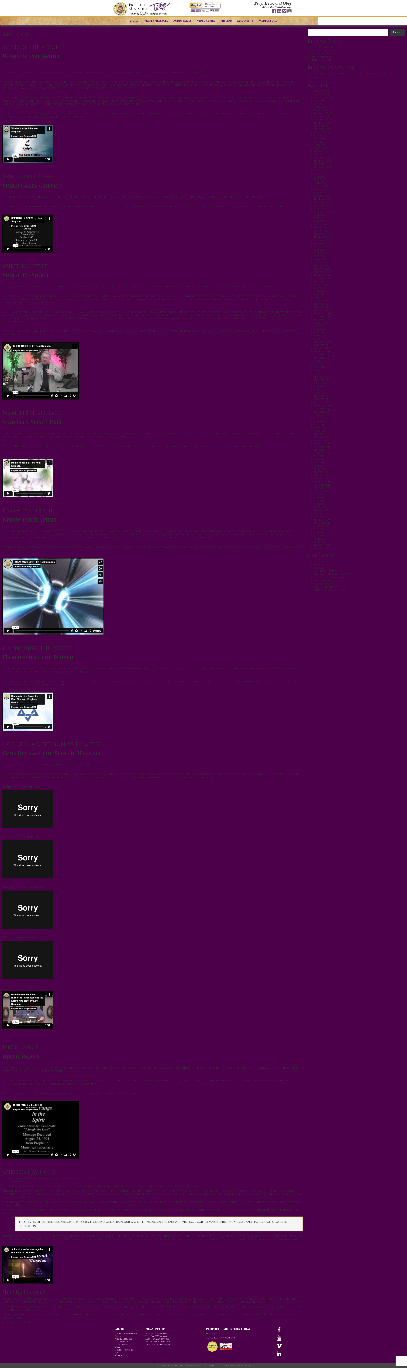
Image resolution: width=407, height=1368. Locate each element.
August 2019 (321, 284)
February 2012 (322, 510)
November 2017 (323, 351)
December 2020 (323, 233)
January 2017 (321, 380)
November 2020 (323, 237)
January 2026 (322, 91)
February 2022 (322, 189)
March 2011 (320, 542)
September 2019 (323, 281)
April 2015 (319, 389)
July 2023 (319, 135)
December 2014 (322, 402)
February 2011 (322, 545)
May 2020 (319, 256)
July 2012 (319, 494)
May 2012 (319, 500)
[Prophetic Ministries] (141, 9)
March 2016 (321, 383)
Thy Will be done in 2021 (329, 577)
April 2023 (320, 145)
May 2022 (319, 180)
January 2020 (322, 268)
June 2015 (319, 386)
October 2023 (322, 126)
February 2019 (322, 303)
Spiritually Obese (28, 176)
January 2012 (321, 513)
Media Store (268, 21)
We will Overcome (325, 583)
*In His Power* (23, 1292)
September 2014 (323, 411)
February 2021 (322, 227)
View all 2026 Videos (320, 47)
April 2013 (319, 465)
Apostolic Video (324, 561)
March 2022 (321, 186)
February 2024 (322, 113)
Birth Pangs (20, 1047)
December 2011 (322, 516)
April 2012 (320, 503)
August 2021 (321, 208)
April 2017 (319, 370)
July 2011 (319, 529)
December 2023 (323, 119)
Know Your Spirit (29, 510)
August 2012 (321, 491)
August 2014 (321, 415)
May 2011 (319, 535)
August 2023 (321, 132)
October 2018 (322, 316)
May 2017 (319, 367)
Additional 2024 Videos (322, 53)
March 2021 (321, 224)
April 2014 (320, 427)
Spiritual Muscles (29, 1172)
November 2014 (323, 405)
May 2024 (319, 103)
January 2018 (321, 345)
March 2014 (321, 430)
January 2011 (321, 548)
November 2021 (323, 199)
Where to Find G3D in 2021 (330, 590)
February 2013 (322, 472)
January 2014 (321, 437)
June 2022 (319, 176)
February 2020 (322, 265)
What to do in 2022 (326, 586)
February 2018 (322, 341)
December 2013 (322, 440)
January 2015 (321, 399)
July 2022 (319, 173)
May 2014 (319, 424)
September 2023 (323, 129)
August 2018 (321, 322)
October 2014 (322, 408)
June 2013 (319, 459)
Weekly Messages (156, 21)
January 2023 (321, 154)
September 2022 (323, 167)
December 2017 (322, 348)
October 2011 (322, 522)
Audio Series (182, 21)
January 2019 (321, 307)
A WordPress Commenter (323, 73)
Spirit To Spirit (24, 266)
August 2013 (321, 453)
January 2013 (321, 475)
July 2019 (319, 287)
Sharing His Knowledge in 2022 (333, 574)
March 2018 (321, 338)
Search (312, 26)
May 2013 (319, 462)
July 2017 (319, 364)
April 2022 (320, 183)
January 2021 (321, 230)
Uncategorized (323, 580)
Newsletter (321, 564)
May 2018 (319, 332)
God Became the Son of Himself (50, 744)
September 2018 (323, 319)
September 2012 (323, 488)
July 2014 (319, 418)
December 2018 (322, 310)
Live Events (245, 21)
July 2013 (319, 456)
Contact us (121, 1355)
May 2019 (319, 294)
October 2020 (322, 240)
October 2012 (322, 484)
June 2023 (319, 138)
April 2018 (320, 335)
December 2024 (323, 97)
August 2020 (321, 246)
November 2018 (323, 313)
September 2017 (322, 357)
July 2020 (319, 249)
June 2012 (319, 497)
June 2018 (319, 329)
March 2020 (321, 262)
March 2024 (321, 110)
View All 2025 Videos (320, 50)
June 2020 (319, 253)
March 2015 (321, 392)
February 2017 (322, 376)
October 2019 (322, 278)
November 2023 (323, 122)
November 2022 (323, 160)
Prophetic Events (124, 1350)
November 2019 (323, 275)
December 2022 (323, 157)
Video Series (206, 21)
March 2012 (321, 507)
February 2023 (322, 151)
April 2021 (320, 221)
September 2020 (323, 243)
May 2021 (319, 218)
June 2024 (319, 100)
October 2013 (322, 446)
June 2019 (319, 291)
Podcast (319, 567)
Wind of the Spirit (30, 47)
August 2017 (321, 361)
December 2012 (322, 478)
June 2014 (319, 421)
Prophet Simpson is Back (322, 56)
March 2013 (321, 469)
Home (134, 21)
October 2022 (322, 164)
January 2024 (322, 116)
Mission (226, 21)
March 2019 (321, 300)
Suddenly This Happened (322, 59)
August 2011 (321, 526)
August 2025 (321, 94)
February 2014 (322, 434)
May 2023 (319, 141)
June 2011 (319, 532)
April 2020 (320, 259)
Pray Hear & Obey (324, 571)
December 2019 (322, 272)
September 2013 (322, 449)
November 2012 (323, 481)
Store (118, 1352)
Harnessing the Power (37, 648)
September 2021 (323, 205)
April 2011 (319, 538)
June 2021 (319, 214)
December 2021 (322, 195)
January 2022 (322, 192)
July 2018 (319, 326)
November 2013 (323, 443)
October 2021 (322, 202)
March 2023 (321, 148)
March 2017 (321, 373)
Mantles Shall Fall (31, 413)
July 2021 (319, 211)
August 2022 (321, 170)
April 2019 (320, 297)
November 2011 (322, 519)
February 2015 (322, 395)
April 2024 (320, 106)
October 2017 (322, 354)
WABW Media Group (240, 1365)
